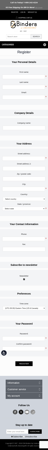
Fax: (24, 244)
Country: (24, 194)
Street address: (24, 153)
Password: (24, 333)
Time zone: (24, 303)
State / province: (24, 204)
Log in (22, 12)
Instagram (33, 412)
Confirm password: (24, 344)
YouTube (27, 412)
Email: (24, 92)
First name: (24, 72)
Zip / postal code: (24, 174)
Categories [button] (8, 44)
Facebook (15, 412)
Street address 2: (24, 164)
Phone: (24, 234)
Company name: (24, 123)
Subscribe (18, 436)
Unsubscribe (31, 436)
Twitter (21, 412)
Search (36, 37)
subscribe (35, 432)
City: (24, 184)
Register (14, 12)
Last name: (24, 82)
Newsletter (24, 276)
